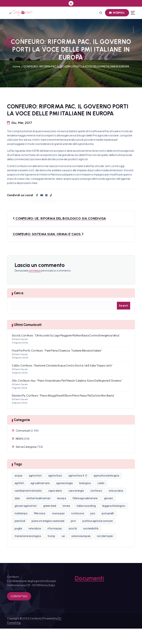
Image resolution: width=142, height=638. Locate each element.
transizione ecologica (28, 536)
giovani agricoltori (26, 505)
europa (61, 498)
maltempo (21, 513)
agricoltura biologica (106, 475)
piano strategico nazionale (48, 520)
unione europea (80, 536)
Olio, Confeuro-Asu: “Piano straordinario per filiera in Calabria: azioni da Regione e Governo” (67, 380)
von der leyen (105, 536)
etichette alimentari (38, 498)
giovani (108, 498)
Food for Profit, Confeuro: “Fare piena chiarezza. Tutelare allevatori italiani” (57, 350)
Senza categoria (26, 446)
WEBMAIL (118, 12)
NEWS (19, 438)
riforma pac (55, 528)
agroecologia (64, 483)
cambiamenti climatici (28, 490)
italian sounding (86, 505)
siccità (73, 528)
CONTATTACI (19, 596)
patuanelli (108, 513)
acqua (18, 475)
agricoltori (35, 475)
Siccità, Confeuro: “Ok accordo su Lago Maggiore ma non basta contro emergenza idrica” (66, 335)
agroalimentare (40, 483)
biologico (85, 483)
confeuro (96, 490)
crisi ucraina (116, 490)
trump (51, 536)
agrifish (19, 483)
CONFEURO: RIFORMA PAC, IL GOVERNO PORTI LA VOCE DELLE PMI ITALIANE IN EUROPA (76, 66)
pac (92, 513)
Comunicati (23, 430)
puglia (18, 528)
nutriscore (77, 513)
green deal (49, 505)
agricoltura (55, 475)
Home (16, 66)
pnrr (73, 520)
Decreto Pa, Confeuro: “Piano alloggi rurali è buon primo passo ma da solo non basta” (63, 395)
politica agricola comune (97, 520)
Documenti (89, 578)
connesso (34, 270)
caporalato (55, 490)
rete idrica (35, 528)
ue (63, 536)
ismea (66, 505)
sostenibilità (90, 528)
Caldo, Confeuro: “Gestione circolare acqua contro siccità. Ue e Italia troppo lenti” (62, 365)
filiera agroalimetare (84, 498)
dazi (17, 498)
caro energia (76, 490)
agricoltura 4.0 (77, 475)
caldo (100, 483)
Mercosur (39, 513)
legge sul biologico (113, 505)
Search (123, 305)
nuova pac (58, 513)
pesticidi (20, 520)
